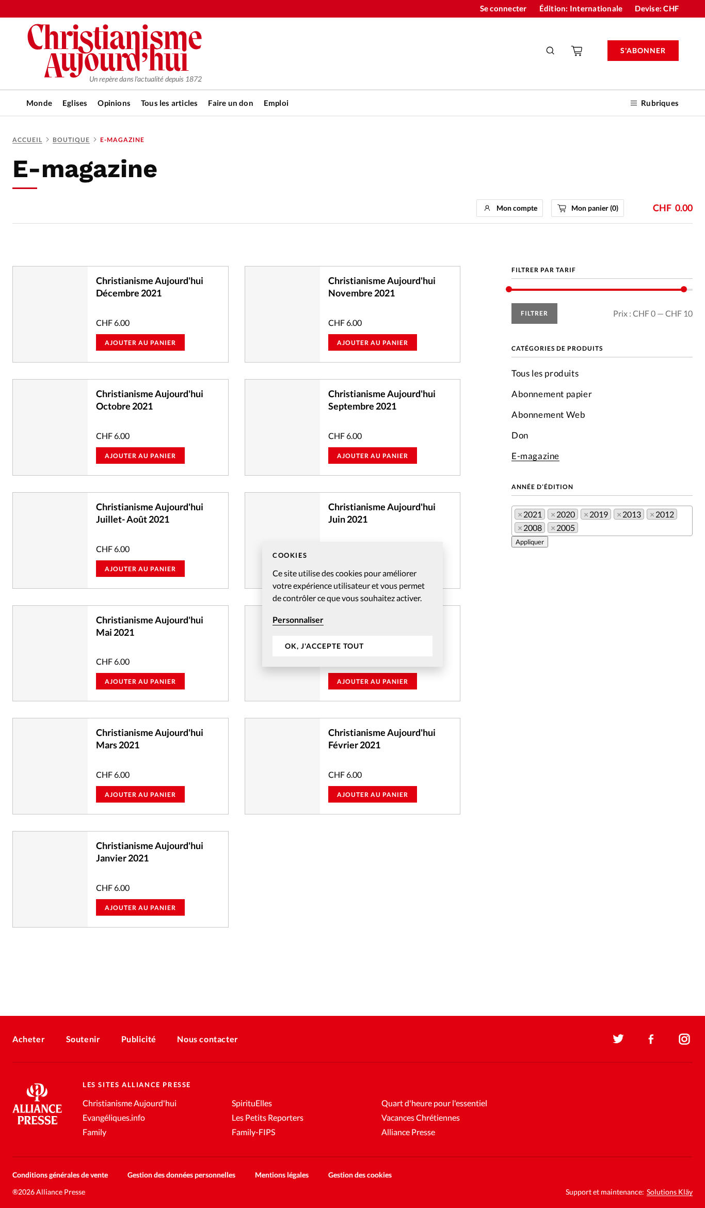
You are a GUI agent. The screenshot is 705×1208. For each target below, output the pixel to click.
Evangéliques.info (114, 1117)
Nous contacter (207, 1039)
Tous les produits (545, 373)
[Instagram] (684, 1039)
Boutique (71, 140)
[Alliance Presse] (37, 1126)
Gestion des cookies (360, 1174)
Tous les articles (169, 102)
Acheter (28, 1039)
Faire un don (230, 102)
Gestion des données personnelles (181, 1174)
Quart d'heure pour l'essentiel (434, 1103)
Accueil (27, 140)
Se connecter (503, 8)
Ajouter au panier (140, 343)
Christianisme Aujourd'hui (130, 1103)
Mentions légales (282, 1174)
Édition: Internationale (581, 8)
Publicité (138, 1039)
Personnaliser (298, 619)
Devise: (657, 8)
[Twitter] (618, 1039)
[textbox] (584, 530)
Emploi (276, 102)
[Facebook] (651, 1039)
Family (94, 1132)
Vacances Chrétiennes (420, 1117)
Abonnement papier (551, 393)
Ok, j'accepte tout (324, 645)
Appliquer (530, 542)
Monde (39, 102)
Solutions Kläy (670, 1192)
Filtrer (534, 313)
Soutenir (83, 1039)
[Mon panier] (577, 50)
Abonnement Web (548, 414)
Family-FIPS (253, 1132)
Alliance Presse (408, 1132)
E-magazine (535, 455)
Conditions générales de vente (60, 1174)
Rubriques (660, 102)
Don (519, 435)
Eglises (74, 102)
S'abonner (643, 50)
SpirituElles (252, 1103)
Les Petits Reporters (267, 1117)
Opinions (114, 102)
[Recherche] (550, 50)
